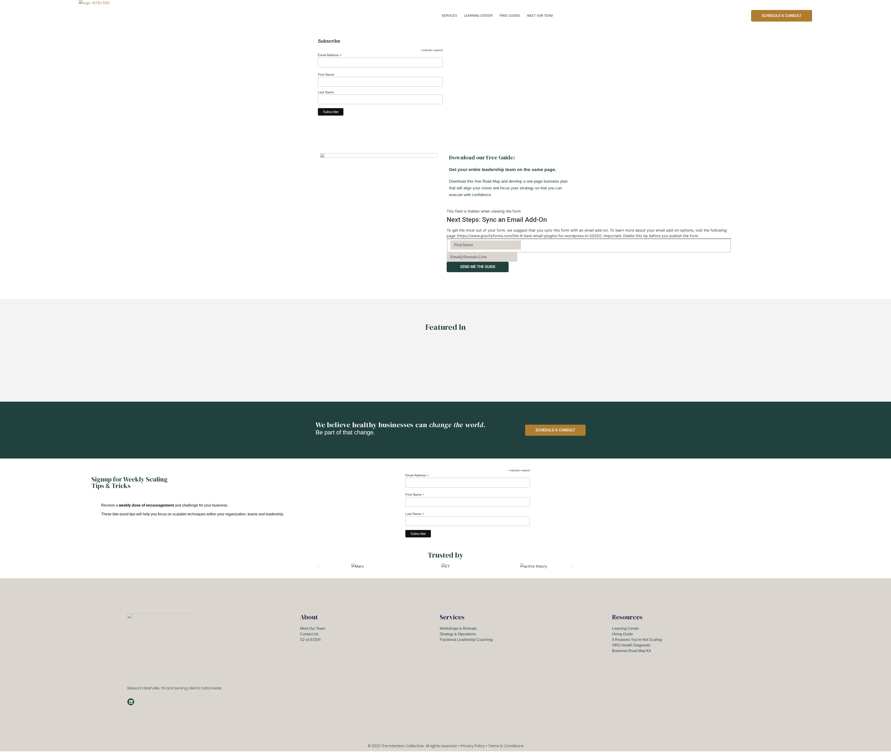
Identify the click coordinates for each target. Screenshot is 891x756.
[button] (450, 363)
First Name (326, 74)
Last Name (326, 92)
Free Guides (510, 15)
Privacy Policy (473, 746)
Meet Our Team (540, 15)
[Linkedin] (130, 701)
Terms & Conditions (505, 746)
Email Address (330, 55)
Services (449, 15)
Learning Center (478, 15)
